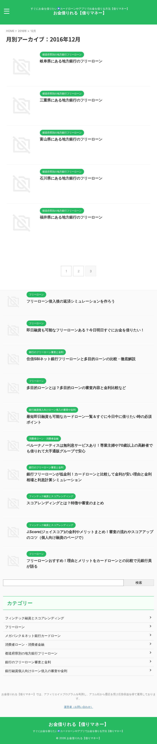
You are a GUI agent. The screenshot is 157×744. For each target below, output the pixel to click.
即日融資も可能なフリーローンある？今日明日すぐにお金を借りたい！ (85, 330)
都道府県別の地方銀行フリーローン (31, 653)
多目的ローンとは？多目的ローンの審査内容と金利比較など (76, 387)
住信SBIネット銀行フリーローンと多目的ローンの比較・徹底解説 (81, 359)
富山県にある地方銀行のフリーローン (71, 139)
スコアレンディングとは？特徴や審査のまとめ (65, 503)
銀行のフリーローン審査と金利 (28, 662)
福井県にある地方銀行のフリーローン (71, 217)
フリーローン (15, 627)
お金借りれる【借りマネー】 (80, 12)
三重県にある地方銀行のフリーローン (71, 100)
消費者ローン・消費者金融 (24, 644)
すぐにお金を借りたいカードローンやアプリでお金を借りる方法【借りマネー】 (78, 731)
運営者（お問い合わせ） (78, 706)
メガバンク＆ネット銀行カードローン (33, 636)
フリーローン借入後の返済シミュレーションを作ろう (71, 301)
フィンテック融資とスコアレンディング (34, 618)
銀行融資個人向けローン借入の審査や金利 (36, 671)
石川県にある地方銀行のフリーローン (71, 178)
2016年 (22, 30)
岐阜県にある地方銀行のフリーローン (71, 61)
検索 (139, 582)
